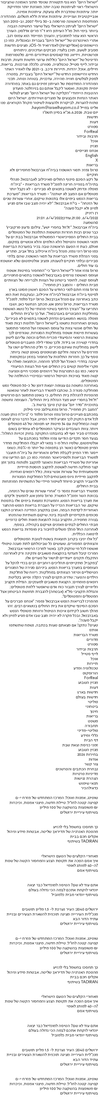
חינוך (94, 712)
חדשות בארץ (87, 692)
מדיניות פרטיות (85, 774)
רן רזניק (91, 213)
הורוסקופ (90, 673)
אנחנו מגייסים (86, 151)
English (91, 156)
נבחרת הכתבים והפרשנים (77, 769)
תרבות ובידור (87, 136)
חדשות (92, 117)
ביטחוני (91, 707)
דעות (94, 122)
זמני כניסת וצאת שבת (80, 745)
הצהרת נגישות (86, 779)
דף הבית (91, 740)
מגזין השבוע (88, 683)
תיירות (92, 664)
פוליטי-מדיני (87, 731)
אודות (93, 760)
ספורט (93, 127)
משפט (93, 721)
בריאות (92, 165)
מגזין (94, 146)
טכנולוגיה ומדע (85, 668)
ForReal (91, 132)
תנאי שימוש (88, 784)
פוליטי (93, 702)
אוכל (94, 141)
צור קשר (91, 764)
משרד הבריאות (85, 635)
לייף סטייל (89, 654)
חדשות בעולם (87, 697)
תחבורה (91, 726)
